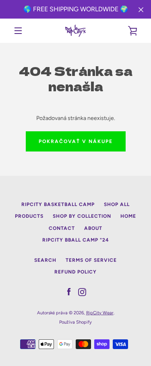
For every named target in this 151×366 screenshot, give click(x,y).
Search (45, 260)
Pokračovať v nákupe (76, 141)
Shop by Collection (82, 216)
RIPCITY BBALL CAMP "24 (75, 240)
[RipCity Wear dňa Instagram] (82, 291)
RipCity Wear (100, 313)
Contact (62, 228)
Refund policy (75, 272)
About (93, 228)
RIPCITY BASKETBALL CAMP (58, 204)
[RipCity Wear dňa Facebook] (69, 291)
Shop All (117, 204)
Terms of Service (91, 260)
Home (128, 216)
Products (29, 216)
